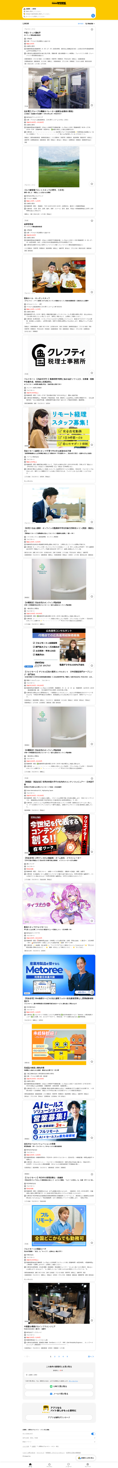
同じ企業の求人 (28, 481)
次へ (90, 1356)
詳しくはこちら (73, 1381)
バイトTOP (26, 1446)
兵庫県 (34, 1446)
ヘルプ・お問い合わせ (29, 1452)
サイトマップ (40, 1452)
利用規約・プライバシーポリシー (55, 1452)
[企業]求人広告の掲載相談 (73, 1452)
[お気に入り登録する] (91, 29)
